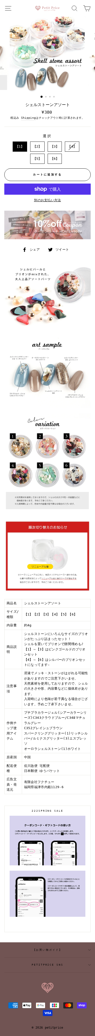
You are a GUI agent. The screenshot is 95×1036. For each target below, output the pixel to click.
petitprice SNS (47, 964)
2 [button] (46, 97)
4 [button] (54, 97)
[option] (48, 54)
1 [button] (42, 97)
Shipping (28, 117)
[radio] (20, 147)
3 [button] (50, 97)
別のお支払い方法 (47, 200)
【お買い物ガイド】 (47, 949)
